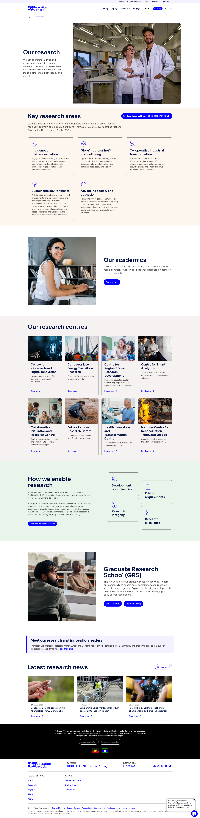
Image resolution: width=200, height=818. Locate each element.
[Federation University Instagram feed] (162, 766)
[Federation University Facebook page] (158, 766)
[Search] (171, 8)
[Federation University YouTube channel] (154, 766)
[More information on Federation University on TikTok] (170, 766)
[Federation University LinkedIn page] (166, 766)
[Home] (37, 8)
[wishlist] (166, 8)
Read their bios (66, 649)
